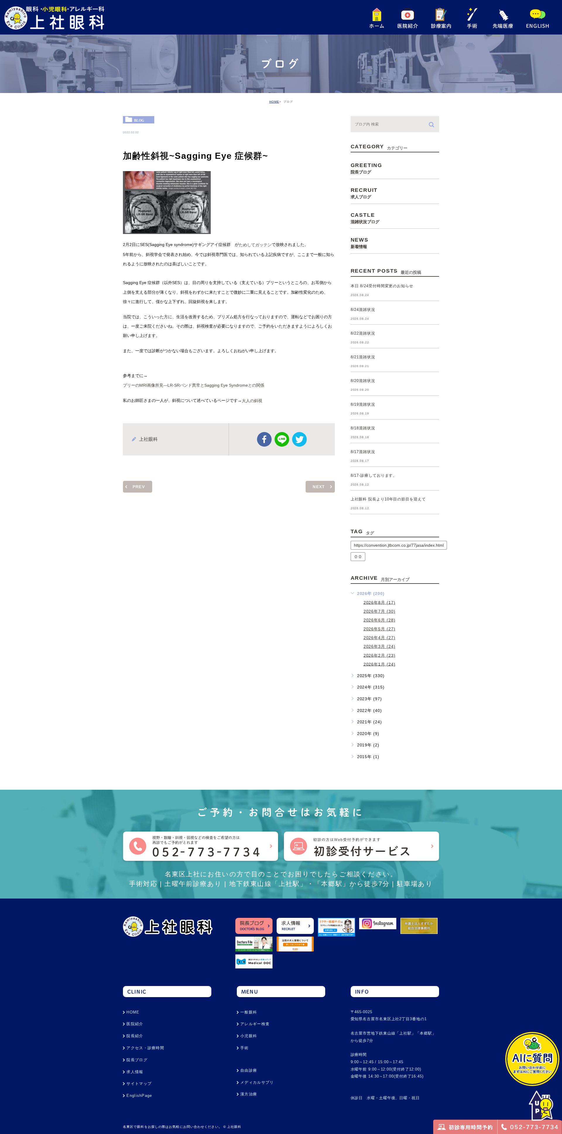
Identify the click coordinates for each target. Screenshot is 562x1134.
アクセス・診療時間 (145, 1048)
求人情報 (134, 1072)
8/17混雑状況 (363, 452)
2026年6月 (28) (379, 620)
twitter (299, 439)
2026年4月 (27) (379, 637)
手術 (244, 1048)
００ (358, 556)
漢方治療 (248, 1094)
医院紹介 (134, 1024)
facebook (264, 439)
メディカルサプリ (257, 1082)
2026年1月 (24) (379, 664)
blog (139, 120)
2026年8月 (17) (379, 602)
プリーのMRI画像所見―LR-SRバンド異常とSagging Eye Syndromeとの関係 (193, 385)
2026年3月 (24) (379, 646)
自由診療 (248, 1070)
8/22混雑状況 (363, 333)
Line (282, 439)
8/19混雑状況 (363, 404)
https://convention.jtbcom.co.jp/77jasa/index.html (399, 545)
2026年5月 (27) (379, 629)
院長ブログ (137, 1060)
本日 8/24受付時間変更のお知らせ (382, 286)
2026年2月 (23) (379, 655)
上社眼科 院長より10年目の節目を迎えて (388, 499)
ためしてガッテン (255, 245)
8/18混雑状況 (363, 428)
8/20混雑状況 (363, 381)
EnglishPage (139, 1095)
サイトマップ (139, 1083)
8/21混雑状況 (363, 357)
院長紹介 (134, 1036)
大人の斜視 (252, 401)
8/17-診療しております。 (374, 476)
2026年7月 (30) (379, 611)
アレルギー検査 (255, 1024)
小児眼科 (248, 1036)
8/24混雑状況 (363, 310)
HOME (274, 101)
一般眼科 (248, 1012)
